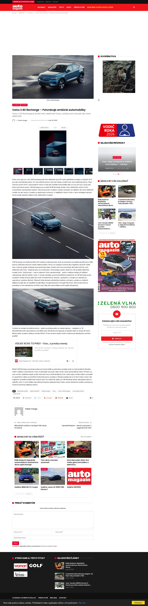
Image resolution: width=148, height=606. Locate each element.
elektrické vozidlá (22, 391)
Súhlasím (138, 602)
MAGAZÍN (52, 7)
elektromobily (46, 391)
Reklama (48, 2)
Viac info (81, 602)
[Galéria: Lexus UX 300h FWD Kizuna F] (53, 476)
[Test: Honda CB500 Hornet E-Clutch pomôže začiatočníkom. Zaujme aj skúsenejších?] (59, 585)
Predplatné (40, 2)
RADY (69, 7)
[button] (29, 171)
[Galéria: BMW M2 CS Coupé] (27, 476)
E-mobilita (16, 105)
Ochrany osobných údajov (49, 546)
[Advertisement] (74, 30)
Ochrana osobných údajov (24, 598)
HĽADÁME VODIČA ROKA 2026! (100, 7)
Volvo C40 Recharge (64, 391)
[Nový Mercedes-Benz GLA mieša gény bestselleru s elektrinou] (79, 449)
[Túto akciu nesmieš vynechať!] (53, 449)
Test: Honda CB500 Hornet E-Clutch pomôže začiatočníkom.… (78, 584)
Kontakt (55, 2)
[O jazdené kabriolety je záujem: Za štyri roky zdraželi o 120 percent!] (59, 576)
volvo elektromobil (78, 391)
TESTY (61, 7)
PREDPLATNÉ (79, 7)
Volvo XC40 (16, 394)
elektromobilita (34, 391)
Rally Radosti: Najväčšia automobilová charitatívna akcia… (76, 565)
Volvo (54, 391)
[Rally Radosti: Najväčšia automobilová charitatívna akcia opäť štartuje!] (27, 449)
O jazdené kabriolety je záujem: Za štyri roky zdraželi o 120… (79, 575)
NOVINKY (41, 7)
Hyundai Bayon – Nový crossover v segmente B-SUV (76, 426)
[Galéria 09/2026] (79, 476)
